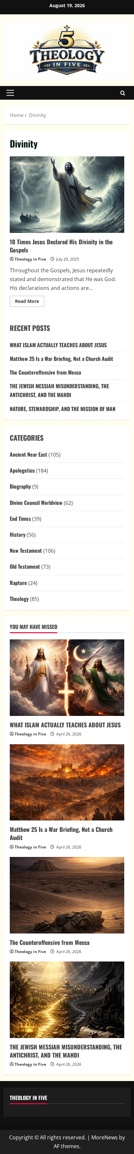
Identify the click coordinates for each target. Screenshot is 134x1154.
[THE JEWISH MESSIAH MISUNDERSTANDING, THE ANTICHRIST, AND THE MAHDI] (67, 1000)
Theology (19, 599)
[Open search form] (122, 92)
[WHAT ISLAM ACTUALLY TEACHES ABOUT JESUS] (67, 677)
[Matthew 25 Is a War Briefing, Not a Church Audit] (67, 782)
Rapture (18, 583)
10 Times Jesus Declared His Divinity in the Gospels (67, 194)
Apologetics (22, 470)
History (17, 534)
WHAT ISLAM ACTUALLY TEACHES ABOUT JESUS (58, 345)
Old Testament (25, 566)
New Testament (26, 550)
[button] (10, 93)
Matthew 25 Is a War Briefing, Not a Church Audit (61, 359)
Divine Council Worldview (36, 502)
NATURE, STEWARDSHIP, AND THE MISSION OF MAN (62, 409)
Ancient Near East (28, 454)
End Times (20, 518)
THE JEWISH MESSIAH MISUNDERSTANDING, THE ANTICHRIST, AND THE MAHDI (66, 1051)
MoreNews (104, 1137)
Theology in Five (30, 259)
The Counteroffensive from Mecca (45, 372)
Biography (20, 486)
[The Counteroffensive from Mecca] (67, 895)
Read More (29, 302)
